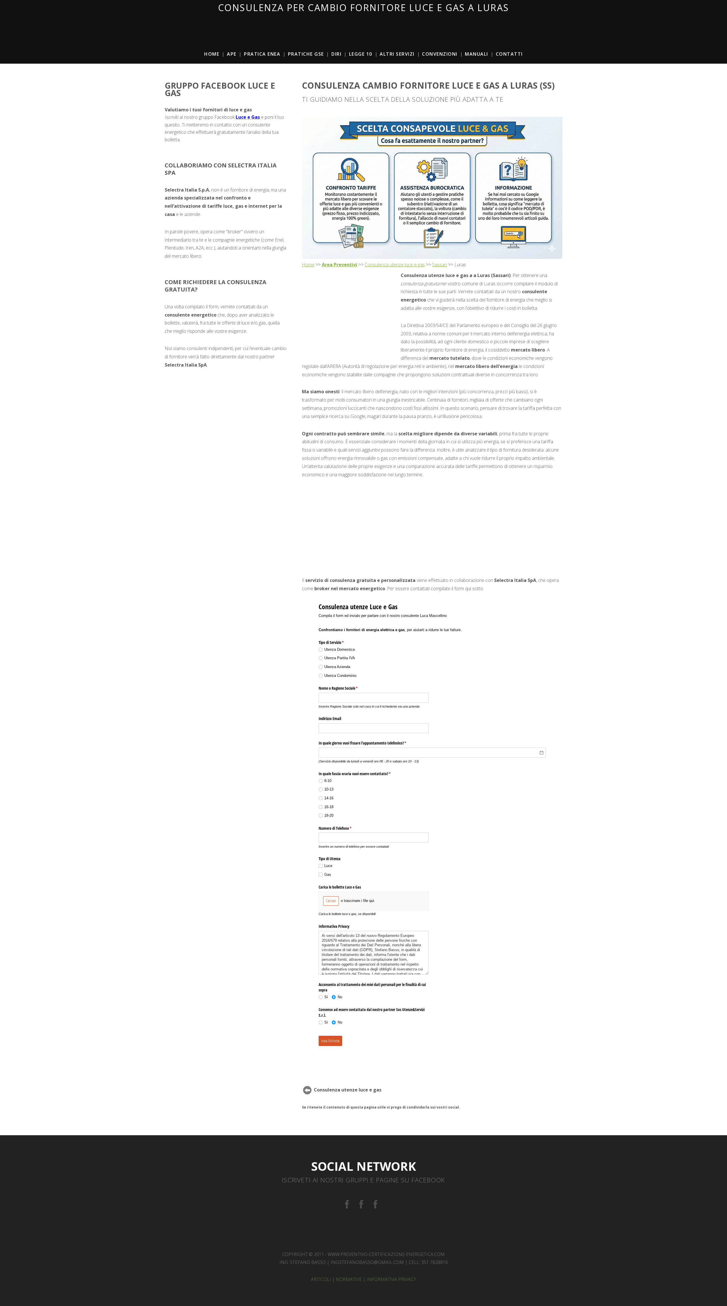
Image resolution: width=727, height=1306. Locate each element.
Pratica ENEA (262, 54)
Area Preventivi (339, 264)
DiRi (336, 54)
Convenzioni (439, 54)
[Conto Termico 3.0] (375, 1204)
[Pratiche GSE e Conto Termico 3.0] (361, 1204)
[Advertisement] (363, 26)
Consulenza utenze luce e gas (395, 264)
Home (211, 54)
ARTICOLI (321, 1279)
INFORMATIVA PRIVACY (391, 1279)
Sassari (439, 264)
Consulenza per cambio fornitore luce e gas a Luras (363, 7)
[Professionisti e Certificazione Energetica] (347, 1204)
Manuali (476, 54)
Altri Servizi (397, 54)
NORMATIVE (349, 1279)
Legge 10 (360, 54)
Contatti (509, 54)
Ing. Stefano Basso (302, 1262)
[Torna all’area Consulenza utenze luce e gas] (307, 1090)
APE (232, 54)
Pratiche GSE (306, 54)
